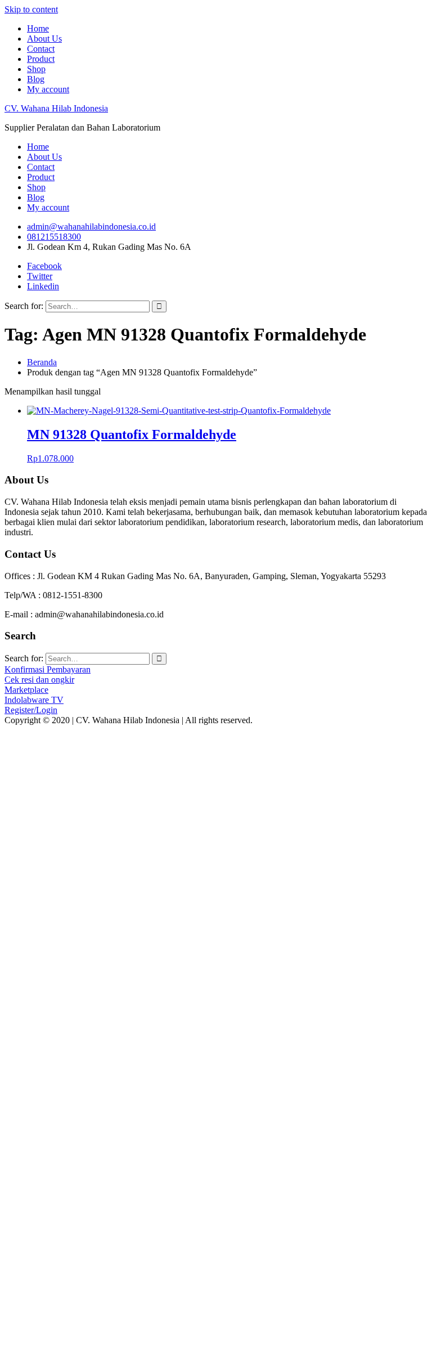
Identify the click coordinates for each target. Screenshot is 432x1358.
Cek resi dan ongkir (39, 679)
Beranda (42, 362)
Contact (41, 48)
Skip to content (31, 9)
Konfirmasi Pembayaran (47, 669)
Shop (36, 69)
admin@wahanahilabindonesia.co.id (91, 226)
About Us (44, 38)
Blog (35, 79)
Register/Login (30, 710)
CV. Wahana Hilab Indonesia (56, 108)
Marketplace (26, 689)
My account (48, 89)
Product (41, 59)
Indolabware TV (34, 700)
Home (38, 28)
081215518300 (54, 236)
